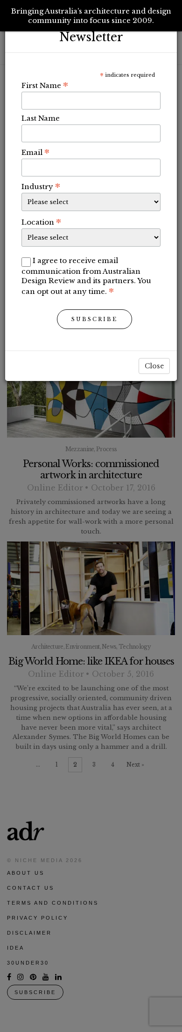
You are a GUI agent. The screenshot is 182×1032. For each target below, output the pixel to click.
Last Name (40, 118)
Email (35, 152)
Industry (40, 186)
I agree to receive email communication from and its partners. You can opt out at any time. (86, 276)
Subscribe (94, 319)
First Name (44, 85)
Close (154, 366)
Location (41, 222)
